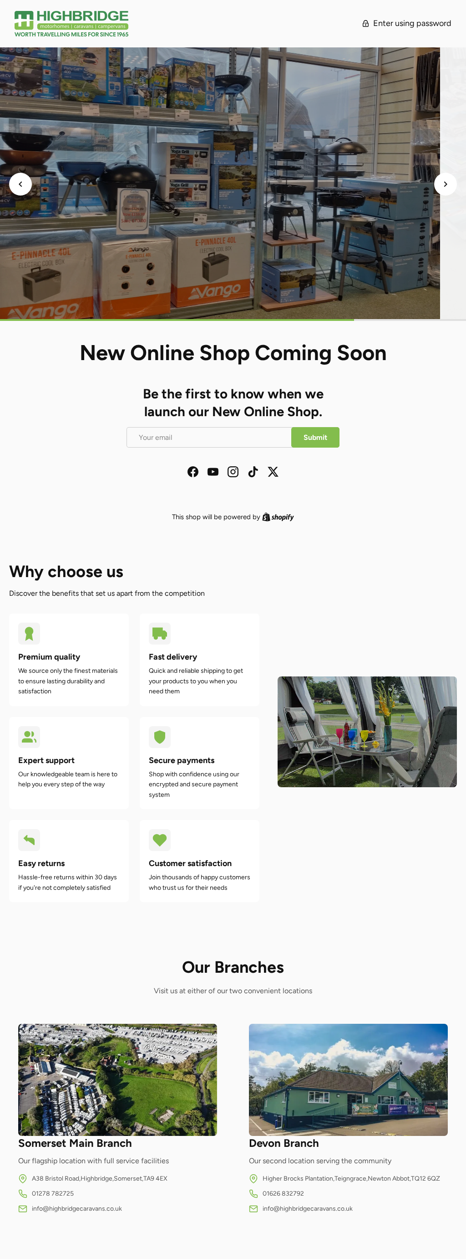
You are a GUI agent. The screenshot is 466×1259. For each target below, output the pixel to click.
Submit (315, 437)
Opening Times (233, 241)
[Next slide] (445, 184)
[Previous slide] (20, 184)
